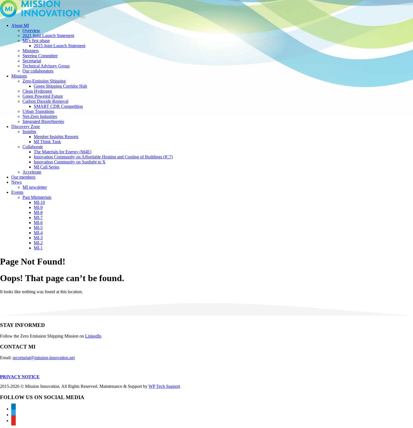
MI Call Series (46, 167)
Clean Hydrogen (37, 91)
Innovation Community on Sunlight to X (70, 162)
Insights (29, 131)
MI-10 (39, 202)
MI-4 (38, 232)
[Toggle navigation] (83, 17)
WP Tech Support (164, 386)
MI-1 (38, 247)
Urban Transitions (38, 111)
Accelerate (31, 172)
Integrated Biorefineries (43, 121)
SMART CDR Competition (58, 106)
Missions (19, 76)
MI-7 (38, 217)
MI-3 (38, 237)
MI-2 (38, 242)
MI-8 (38, 212)
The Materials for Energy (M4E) (62, 151)
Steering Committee (40, 55)
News (16, 182)
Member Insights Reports (56, 136)
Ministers (30, 50)
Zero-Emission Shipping (44, 81)
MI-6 (38, 222)
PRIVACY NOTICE (20, 376)
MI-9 (38, 207)
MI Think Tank (47, 141)
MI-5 (38, 227)
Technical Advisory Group (46, 65)
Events (17, 192)
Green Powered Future (42, 96)
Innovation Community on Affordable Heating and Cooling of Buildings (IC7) (103, 156)
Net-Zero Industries (39, 116)
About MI (20, 25)
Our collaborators (37, 71)
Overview (31, 30)
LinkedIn (93, 336)
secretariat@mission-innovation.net (44, 357)
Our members (23, 177)
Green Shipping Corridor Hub (60, 86)
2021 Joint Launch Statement (48, 35)
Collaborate (32, 146)
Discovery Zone (25, 126)
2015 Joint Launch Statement (59, 45)
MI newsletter (34, 187)
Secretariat (31, 60)
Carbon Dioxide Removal (45, 101)
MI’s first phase (36, 40)
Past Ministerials (36, 197)
